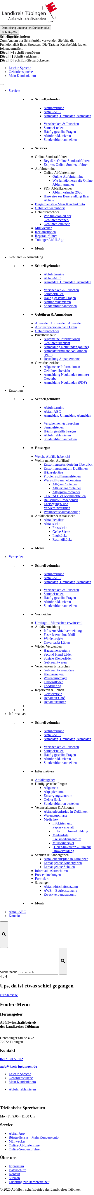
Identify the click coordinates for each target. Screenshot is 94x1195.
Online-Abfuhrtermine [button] (59, 172)
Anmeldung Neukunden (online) (66, 347)
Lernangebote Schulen (59, 867)
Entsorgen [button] (16, 390)
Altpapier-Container (66, 492)
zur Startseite (9, 995)
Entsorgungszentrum (58, 795)
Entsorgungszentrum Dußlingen (66, 468)
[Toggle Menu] (1, 84)
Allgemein (51, 788)
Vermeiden (16, 557)
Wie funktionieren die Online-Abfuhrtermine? (73, 182)
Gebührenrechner (47, 212)
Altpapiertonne (54, 792)
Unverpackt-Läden (57, 642)
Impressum (16, 1166)
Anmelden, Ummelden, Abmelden (58, 323)
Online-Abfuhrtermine (67, 176)
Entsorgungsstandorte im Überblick (68, 464)
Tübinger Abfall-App (49, 240)
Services (14, 90)
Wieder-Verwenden (48, 646)
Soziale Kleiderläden (58, 658)
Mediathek (51, 819)
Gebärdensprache (21, 72)
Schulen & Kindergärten (52, 855)
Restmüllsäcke (62, 539)
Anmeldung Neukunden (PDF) (65, 382)
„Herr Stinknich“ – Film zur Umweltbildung (71, 849)
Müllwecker (43, 228)
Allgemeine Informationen (62, 339)
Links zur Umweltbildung (70, 831)
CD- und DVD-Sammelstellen (65, 496)
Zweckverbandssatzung (60, 894)
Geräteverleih (53, 694)
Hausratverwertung (57, 650)
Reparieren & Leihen (49, 690)
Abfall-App (17, 1133)
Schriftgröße (9, 32)
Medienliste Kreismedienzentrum (66, 837)
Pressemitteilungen (48, 875)
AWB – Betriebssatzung (60, 890)
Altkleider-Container (66, 488)
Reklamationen (45, 232)
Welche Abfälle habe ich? (52, 456)
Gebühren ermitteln (57, 224)
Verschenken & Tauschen (52, 666)
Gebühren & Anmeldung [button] (26, 257)
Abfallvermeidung (47, 627)
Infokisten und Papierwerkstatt (63, 825)
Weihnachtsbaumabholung (62, 512)
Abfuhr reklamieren (22, 1089)
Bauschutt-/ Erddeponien (61, 500)
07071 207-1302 (11, 1059)
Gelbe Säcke (61, 531)
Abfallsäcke (52, 524)
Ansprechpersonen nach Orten (56, 327)
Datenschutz (17, 1170)
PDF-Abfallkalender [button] (58, 188)
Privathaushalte (45, 335)
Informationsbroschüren (51, 871)
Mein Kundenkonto (22, 76)
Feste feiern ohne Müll (59, 634)
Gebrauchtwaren (55, 662)
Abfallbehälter (53, 520)
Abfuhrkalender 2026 (67, 192)
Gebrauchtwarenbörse (50, 208)
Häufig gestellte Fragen (51, 784)
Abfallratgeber (45, 780)
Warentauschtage (55, 678)
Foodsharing (52, 686)
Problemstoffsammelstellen (62, 476)
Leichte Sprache (20, 68)
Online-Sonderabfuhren (51, 157)
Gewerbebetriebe (47, 363)
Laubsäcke (59, 535)
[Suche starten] (63, 961)
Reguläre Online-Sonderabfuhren (67, 161)
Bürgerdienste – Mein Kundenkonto (60, 204)
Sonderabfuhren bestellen (61, 803)
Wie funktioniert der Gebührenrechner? (57, 218)
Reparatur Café (54, 698)
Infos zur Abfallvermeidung (63, 631)
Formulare (42, 878)
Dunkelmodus (26, 27)
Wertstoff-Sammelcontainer (62, 480)
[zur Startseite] (29, 23)
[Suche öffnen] (4, 934)
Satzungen (42, 882)
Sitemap (14, 1178)
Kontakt (14, 916)
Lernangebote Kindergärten (63, 863)
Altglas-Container (64, 484)
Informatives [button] (17, 714)
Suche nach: (8, 972)
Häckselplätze (53, 472)
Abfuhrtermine (45, 168)
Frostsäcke (59, 528)
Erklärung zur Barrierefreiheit (29, 1182)
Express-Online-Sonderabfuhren (66, 164)
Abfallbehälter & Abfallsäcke (55, 516)
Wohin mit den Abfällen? (52, 460)
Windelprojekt (53, 638)
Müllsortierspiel (63, 843)
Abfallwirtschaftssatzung (61, 886)
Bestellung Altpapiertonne (62, 359)
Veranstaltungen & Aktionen (54, 807)
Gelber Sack (52, 799)
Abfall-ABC (17, 912)
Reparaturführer (46, 236)
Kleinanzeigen (54, 674)
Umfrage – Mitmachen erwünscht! (58, 623)
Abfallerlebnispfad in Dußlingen (66, 811)
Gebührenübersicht (57, 343)
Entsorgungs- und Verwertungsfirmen (57, 506)
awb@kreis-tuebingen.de (18, 1066)
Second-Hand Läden (58, 654)
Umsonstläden (53, 682)
